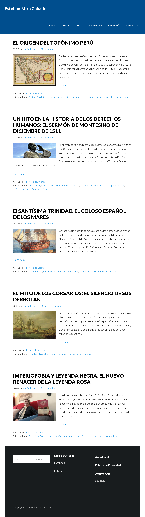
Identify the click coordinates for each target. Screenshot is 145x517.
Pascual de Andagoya (113, 97)
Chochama (53, 97)
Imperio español (85, 97)
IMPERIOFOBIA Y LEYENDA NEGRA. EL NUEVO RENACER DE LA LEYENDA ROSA (68, 379)
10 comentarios (48, 49)
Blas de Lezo (44, 353)
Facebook (59, 462)
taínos (44, 189)
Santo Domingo (32, 189)
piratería (87, 353)
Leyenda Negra (95, 436)
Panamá (98, 97)
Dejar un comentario (51, 305)
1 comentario (47, 223)
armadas (32, 353)
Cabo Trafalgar (35, 271)
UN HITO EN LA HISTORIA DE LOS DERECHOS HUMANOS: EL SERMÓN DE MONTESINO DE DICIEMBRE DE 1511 (67, 125)
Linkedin (58, 470)
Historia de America (35, 93)
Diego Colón (34, 185)
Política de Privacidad (108, 465)
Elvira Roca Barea (37, 436)
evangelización (48, 185)
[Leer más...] (65, 85)
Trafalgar (112, 271)
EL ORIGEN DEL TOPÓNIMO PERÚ (53, 43)
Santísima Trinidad (98, 271)
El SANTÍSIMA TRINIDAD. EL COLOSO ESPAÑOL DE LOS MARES (69, 214)
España (73, 97)
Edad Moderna (58, 353)
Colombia (64, 97)
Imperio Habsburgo (69, 271)
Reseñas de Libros (35, 432)
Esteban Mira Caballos (27, 8)
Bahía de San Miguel (38, 97)
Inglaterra (84, 271)
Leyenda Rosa (110, 436)
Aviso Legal (102, 457)
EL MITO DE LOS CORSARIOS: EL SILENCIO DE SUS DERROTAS (72, 296)
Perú (126, 97)
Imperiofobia (80, 436)
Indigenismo (18, 189)
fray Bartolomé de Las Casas (94, 185)
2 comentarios (48, 388)
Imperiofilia (68, 436)
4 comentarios (48, 137)
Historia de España (35, 267)
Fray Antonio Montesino (67, 185)
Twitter (58, 479)
